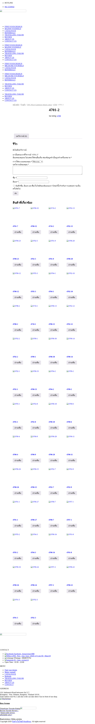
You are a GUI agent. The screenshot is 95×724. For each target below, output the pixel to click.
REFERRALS (10, 33)
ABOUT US (9, 39)
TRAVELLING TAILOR (14, 35)
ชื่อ (15, 178)
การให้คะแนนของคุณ (22, 162)
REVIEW (8, 37)
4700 (55, 105)
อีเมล (15, 182)
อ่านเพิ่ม (18, 232)
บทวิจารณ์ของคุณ (21, 164)
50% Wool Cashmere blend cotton (39, 105)
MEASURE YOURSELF (14, 66)
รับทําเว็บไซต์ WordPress (21, 721)
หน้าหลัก (16, 105)
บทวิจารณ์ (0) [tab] (21, 136)
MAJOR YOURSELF (13, 29)
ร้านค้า (23, 105)
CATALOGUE (10, 31)
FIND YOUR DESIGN (13, 27)
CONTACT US (10, 41)
